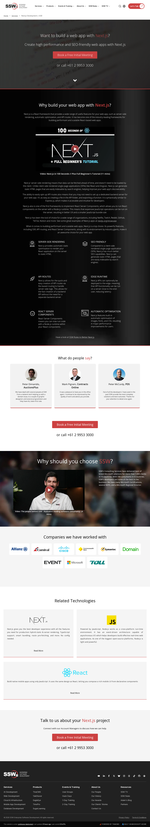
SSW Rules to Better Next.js (81, 337)
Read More (38, 650)
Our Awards (96, 800)
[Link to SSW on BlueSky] (119, 776)
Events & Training (66, 6)
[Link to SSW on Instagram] (124, 776)
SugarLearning (39, 808)
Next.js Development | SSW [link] (31, 16)
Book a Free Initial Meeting (75, 55)
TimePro (36, 804)
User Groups (67, 792)
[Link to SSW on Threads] (129, 776)
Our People (96, 792)
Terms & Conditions (139, 818)
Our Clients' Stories (99, 804)
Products (51, 6)
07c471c (63, 824)
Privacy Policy (124, 818)
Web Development (11, 796)
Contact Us (96, 808)
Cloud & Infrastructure (13, 800)
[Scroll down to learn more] (75, 80)
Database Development (14, 808)
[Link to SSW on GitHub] (139, 776)
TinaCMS (37, 792)
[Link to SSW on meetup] (144, 776)
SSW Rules (94, 6)
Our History (96, 796)
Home (6, 16)
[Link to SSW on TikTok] (134, 776)
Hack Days (67, 796)
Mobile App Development (14, 804)
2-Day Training (68, 804)
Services (40, 6)
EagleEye (37, 800)
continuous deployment (25, 824)
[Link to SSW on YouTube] (99, 776)
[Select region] (124, 6)
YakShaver (37, 796)
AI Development (10, 792)
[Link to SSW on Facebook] (109, 776)
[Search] (120, 6)
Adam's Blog (126, 800)
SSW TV (106, 6)
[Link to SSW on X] (114, 776)
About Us (82, 6)
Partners (124, 804)
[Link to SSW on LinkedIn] (104, 776)
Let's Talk (134, 6)
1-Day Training (68, 800)
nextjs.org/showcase (107, 220)
